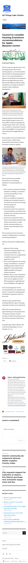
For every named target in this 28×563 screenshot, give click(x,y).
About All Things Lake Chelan (11, 544)
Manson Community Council (12, 497)
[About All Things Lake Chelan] (6, 554)
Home (4, 541)
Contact (4, 548)
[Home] (3, 554)
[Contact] (10, 554)
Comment (20, 440)
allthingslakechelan (10, 411)
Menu (4, 20)
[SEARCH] (24, 533)
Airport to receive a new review (13, 502)
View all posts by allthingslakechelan (17, 405)
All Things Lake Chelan (13, 15)
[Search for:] (12, 533)
